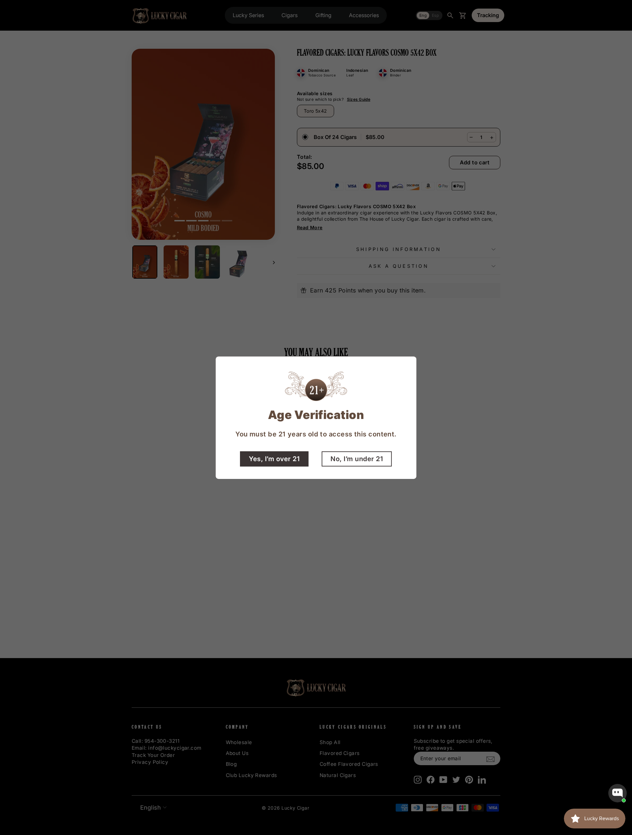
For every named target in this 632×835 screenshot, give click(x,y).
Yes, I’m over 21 (274, 458)
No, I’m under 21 (356, 458)
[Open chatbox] (617, 793)
